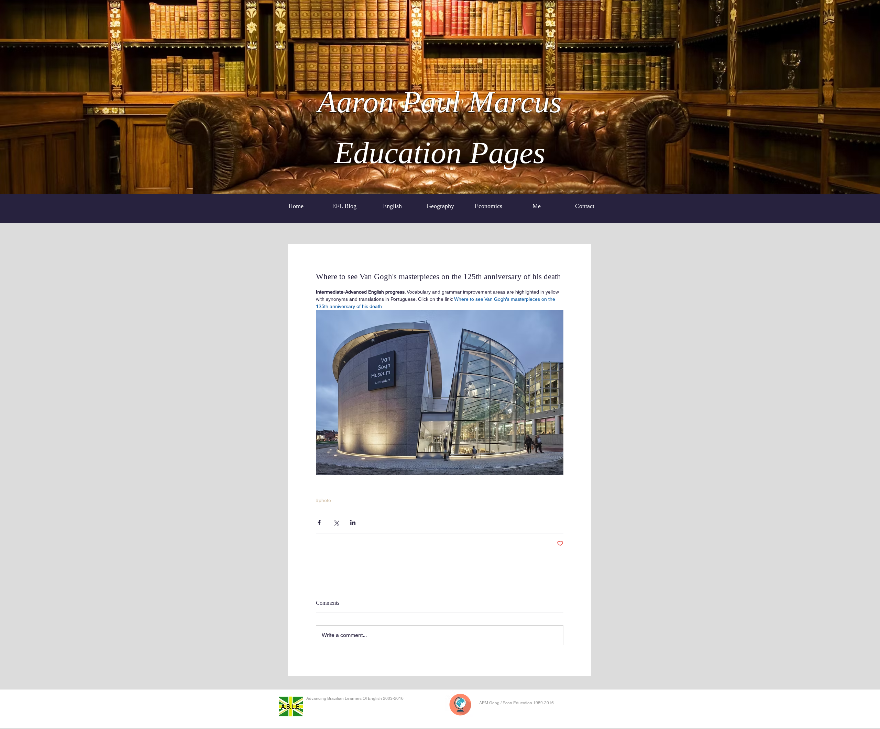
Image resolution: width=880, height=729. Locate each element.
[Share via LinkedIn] (353, 522)
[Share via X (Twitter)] (336, 522)
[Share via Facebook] (319, 522)
